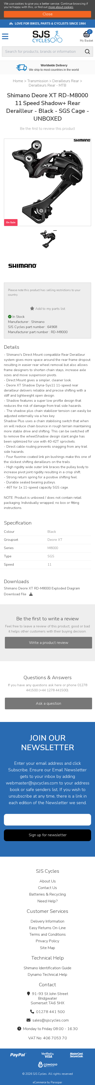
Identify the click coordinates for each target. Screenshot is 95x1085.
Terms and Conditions (47, 934)
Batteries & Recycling (47, 894)
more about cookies (60, 7)
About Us (47, 881)
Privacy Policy (47, 941)
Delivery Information (47, 921)
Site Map (47, 948)
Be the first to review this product (47, 128)
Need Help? (47, 901)
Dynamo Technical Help (47, 974)
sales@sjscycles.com (50, 1020)
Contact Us (47, 887)
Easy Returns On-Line (47, 928)
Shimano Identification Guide (47, 968)
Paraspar (56, 1082)
